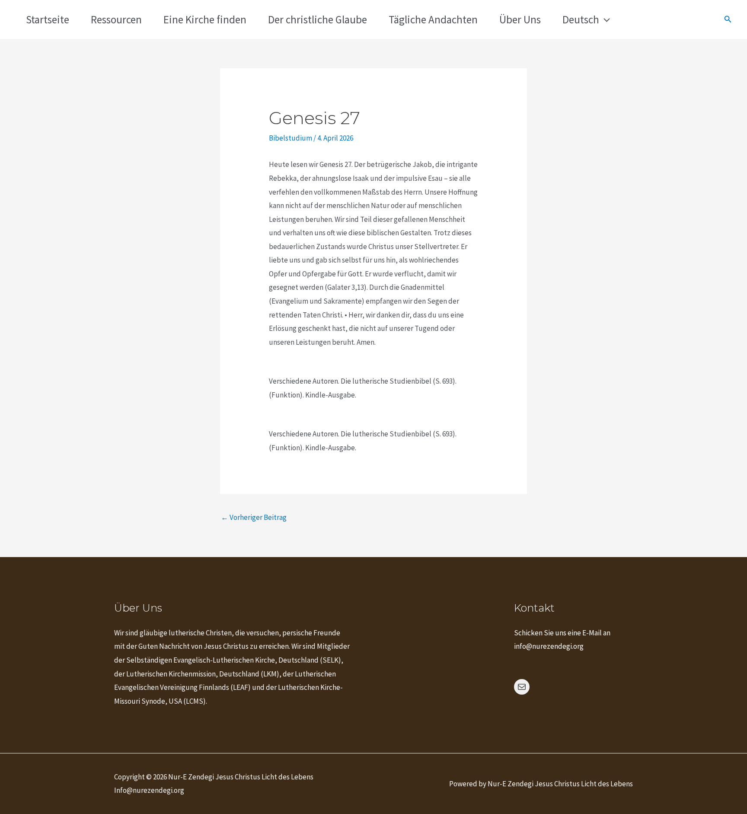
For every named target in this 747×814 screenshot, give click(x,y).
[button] (604, 19)
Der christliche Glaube (317, 19)
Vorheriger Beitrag (254, 517)
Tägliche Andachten (433, 19)
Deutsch (580, 19)
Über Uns (520, 19)
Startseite (47, 19)
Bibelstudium (290, 138)
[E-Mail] (522, 687)
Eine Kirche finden (204, 19)
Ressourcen (116, 19)
